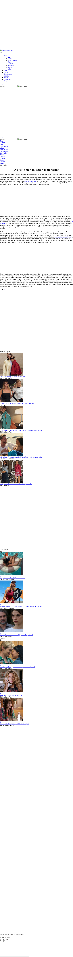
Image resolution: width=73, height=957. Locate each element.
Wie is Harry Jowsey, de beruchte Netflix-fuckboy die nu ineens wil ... (21, 457)
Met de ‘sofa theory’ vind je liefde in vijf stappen (14, 724)
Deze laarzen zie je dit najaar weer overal (12, 377)
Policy (9, 69)
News (2, 160)
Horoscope (11, 65)
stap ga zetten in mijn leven (62, 237)
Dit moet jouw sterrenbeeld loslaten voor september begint (17, 403)
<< (5, 289)
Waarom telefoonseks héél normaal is (11, 695)
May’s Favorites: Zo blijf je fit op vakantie (12, 578)
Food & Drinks (12, 60)
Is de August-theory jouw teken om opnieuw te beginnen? (17, 667)
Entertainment (8, 74)
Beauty (6, 77)
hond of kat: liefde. (30, 181)
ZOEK (2, 84)
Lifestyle (10, 64)
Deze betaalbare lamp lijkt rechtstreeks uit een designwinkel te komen (21, 430)
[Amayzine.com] (6, 50)
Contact (10, 67)
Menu (5, 55)
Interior (10, 58)
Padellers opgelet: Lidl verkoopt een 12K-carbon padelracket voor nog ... (22, 606)
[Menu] (1, 52)
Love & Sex (7, 79)
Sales (5, 70)
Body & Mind (4, 146)
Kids (9, 57)
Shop (5, 81)
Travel (9, 62)
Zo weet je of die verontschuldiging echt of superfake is (16, 635)
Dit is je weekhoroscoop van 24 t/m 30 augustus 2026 (16, 484)
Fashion (6, 76)
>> (5, 291)
